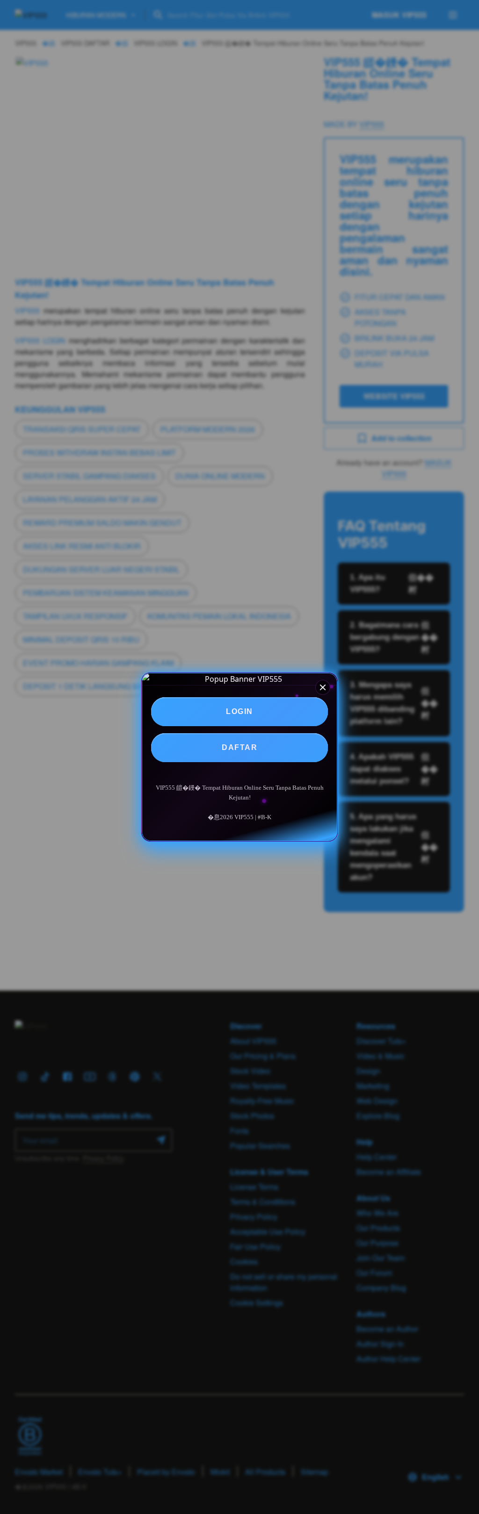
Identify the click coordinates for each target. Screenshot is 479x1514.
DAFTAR (239, 747)
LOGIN (239, 711)
